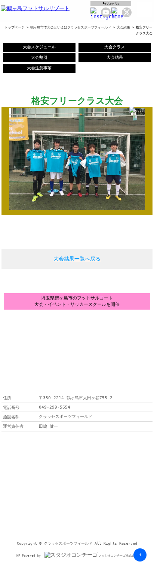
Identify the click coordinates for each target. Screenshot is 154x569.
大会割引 (39, 57)
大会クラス (114, 47)
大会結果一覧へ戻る (77, 259)
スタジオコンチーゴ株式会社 (118, 555)
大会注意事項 (39, 68)
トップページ (14, 27)
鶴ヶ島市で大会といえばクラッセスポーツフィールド (70, 27)
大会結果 (123, 27)
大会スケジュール (39, 47)
